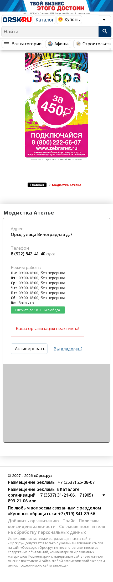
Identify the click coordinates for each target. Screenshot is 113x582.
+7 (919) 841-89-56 (76, 514)
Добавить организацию (33, 521)
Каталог (44, 20)
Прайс (69, 521)
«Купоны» (18, 514)
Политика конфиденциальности (54, 523)
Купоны (72, 19)
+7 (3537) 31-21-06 (56, 495)
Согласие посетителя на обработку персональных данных (56, 529)
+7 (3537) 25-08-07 (75, 482)
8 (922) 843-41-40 (28, 254)
